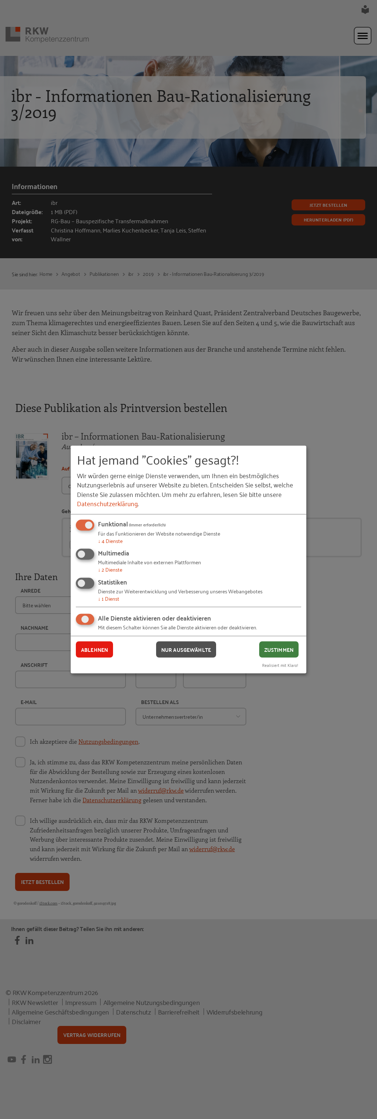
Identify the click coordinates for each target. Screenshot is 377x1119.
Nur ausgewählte (186, 649)
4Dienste (110, 540)
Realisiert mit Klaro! (280, 665)
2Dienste (110, 569)
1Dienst (108, 598)
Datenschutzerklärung (107, 503)
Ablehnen (94, 649)
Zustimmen (278, 649)
